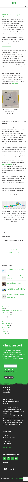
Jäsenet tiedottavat (6, 314)
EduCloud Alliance (6, 312)
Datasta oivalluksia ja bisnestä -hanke (11, 310)
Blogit (3, 308)
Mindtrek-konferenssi (6, 319)
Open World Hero (6, 323)
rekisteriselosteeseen (10, 371)
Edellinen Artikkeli (14, 249)
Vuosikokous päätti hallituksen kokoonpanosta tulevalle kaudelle (14, 282)
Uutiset (3, 331)
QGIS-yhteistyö (5, 327)
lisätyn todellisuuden (7, 164)
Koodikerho (4, 317)
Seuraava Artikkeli (14, 252)
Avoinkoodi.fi (4, 306)
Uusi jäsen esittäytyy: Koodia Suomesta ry (16, 269)
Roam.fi (3, 329)
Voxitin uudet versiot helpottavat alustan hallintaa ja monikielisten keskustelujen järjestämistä (15, 277)
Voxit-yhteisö (5, 333)
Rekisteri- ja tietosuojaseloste (18, 478)
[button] (25, 6)
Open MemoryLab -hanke (8, 321)
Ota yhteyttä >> (7, 448)
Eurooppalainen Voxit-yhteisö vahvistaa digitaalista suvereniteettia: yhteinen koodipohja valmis (15, 296)
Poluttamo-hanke (6, 325)
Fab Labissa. (15, 83)
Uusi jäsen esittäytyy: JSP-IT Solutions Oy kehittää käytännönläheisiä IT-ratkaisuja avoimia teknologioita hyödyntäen (16, 290)
